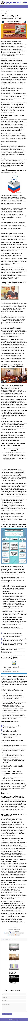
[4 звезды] (11, 929)
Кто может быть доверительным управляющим (12, 983)
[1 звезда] (8, 929)
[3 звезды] (10, 929)
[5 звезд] (12, 929)
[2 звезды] (9, 929)
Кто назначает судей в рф (13, 961)
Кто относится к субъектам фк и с (12, 951)
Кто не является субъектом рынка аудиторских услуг (12, 972)
